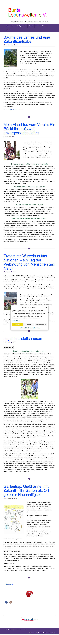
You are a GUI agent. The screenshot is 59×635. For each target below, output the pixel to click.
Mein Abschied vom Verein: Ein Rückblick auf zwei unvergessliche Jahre (29, 128)
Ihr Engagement (21, 26)
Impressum (36, 327)
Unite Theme (43, 632)
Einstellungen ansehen (41, 324)
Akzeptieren (17, 324)
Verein (37, 26)
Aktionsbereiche (10, 26)
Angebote (44, 26)
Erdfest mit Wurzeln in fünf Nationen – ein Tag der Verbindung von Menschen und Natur (29, 262)
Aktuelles (31, 26)
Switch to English (8, 347)
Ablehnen (29, 324)
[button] (46, 307)
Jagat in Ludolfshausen (23, 338)
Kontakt (8, 30)
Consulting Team (37, 632)
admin (16, 44)
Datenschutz (31, 327)
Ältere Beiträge (9, 584)
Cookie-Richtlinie (23, 327)
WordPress (53, 632)
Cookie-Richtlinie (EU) (9, 629)
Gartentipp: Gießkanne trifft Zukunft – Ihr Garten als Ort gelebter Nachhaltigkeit (26, 490)
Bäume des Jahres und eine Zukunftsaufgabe (27, 39)
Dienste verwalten (16, 320)
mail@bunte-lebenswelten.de (15, 109)
